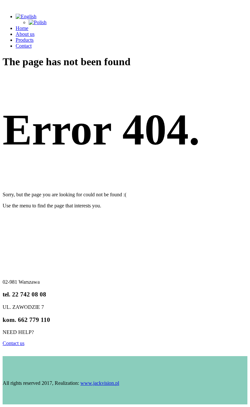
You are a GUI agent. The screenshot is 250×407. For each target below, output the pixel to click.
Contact (24, 46)
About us (25, 34)
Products (25, 40)
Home (22, 28)
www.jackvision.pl (99, 383)
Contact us (13, 343)
